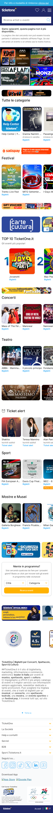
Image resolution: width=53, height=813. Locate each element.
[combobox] (24, 20)
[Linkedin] (36, 765)
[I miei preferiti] (37, 10)
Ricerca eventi (26, 590)
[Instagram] (12, 765)
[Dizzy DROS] (15, 76)
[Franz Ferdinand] (15, 57)
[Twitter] (28, 765)
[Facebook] (5, 765)
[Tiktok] (20, 765)
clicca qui (43, 3)
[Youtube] (43, 765)
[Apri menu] (49, 10)
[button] (26, 713)
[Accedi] (43, 10)
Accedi (38, 808)
